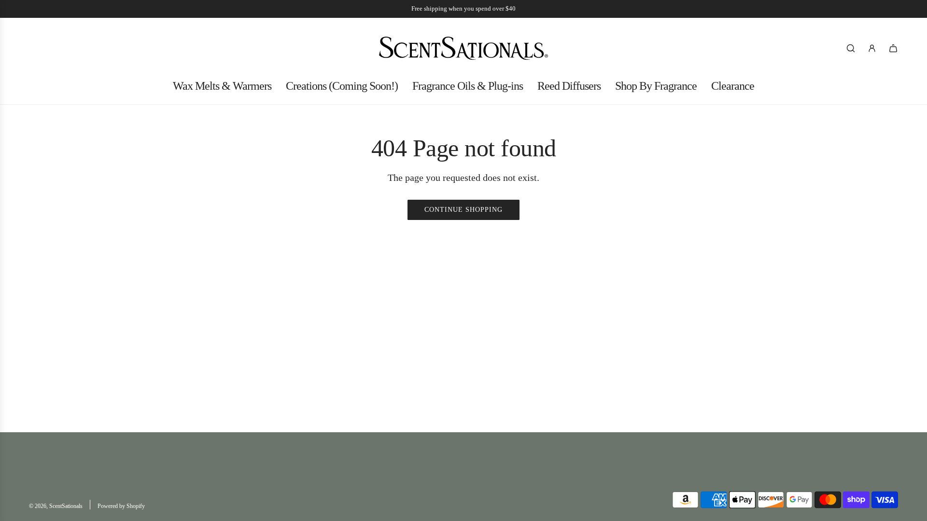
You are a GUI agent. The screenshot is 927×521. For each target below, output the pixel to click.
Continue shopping (463, 209)
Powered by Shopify (121, 506)
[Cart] (893, 48)
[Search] (850, 48)
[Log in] (872, 48)
